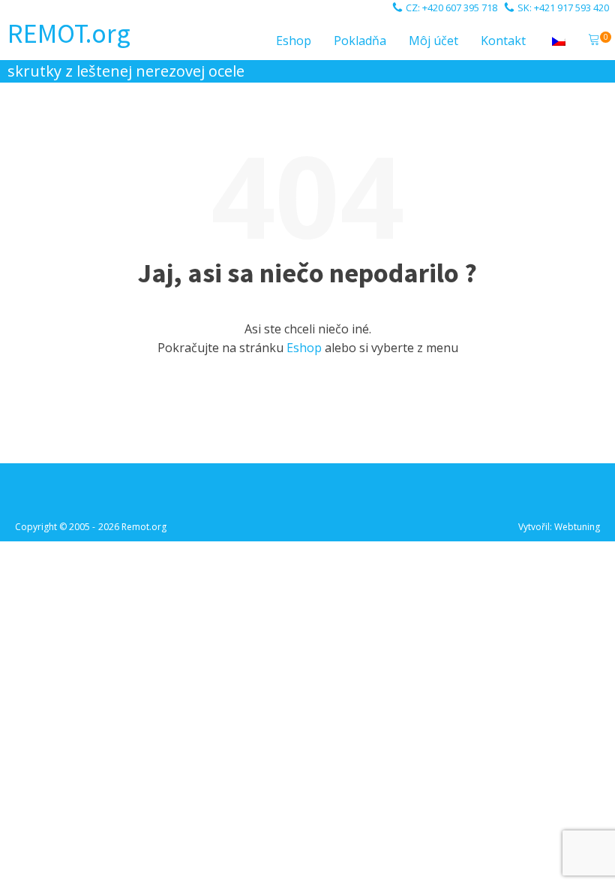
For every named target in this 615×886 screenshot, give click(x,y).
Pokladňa (360, 40)
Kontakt (503, 40)
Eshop (293, 40)
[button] (594, 41)
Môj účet (433, 40)
